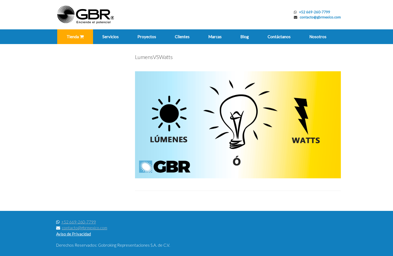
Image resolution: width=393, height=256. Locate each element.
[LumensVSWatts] (238, 177)
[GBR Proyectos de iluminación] (85, 14)
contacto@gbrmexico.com (320, 17)
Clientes (182, 36)
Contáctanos (279, 36)
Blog (244, 36)
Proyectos (146, 36)
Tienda (73, 36)
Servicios (110, 36)
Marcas (215, 36)
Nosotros (317, 36)
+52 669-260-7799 (314, 12)
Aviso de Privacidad (73, 233)
